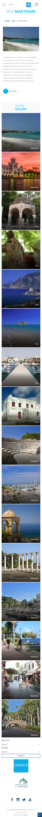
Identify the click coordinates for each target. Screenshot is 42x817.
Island (5, 748)
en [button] (10, 5)
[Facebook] (12, 800)
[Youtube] (30, 800)
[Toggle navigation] (4, 5)
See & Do (6, 740)
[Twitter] (24, 800)
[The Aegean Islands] (32, 5)
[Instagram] (18, 800)
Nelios (25, 815)
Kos (13, 21)
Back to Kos (11, 91)
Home (7, 21)
